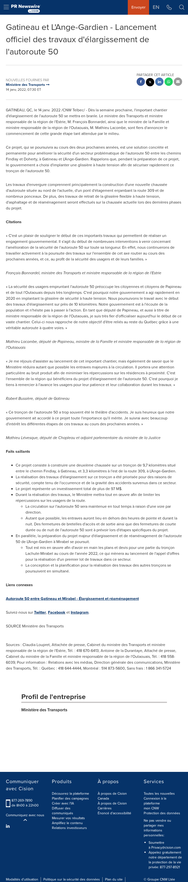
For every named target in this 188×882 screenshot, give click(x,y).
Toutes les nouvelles (159, 793)
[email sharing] (178, 82)
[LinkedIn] (8, 826)
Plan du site (114, 879)
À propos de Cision (112, 803)
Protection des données (162, 813)
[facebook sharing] (141, 82)
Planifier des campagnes (70, 798)
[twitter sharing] (150, 83)
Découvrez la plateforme (70, 793)
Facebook (56, 612)
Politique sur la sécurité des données (71, 879)
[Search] (182, 7)
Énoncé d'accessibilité (114, 813)
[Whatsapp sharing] (168, 82)
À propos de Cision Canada (112, 796)
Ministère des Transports (44, 710)
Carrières (105, 808)
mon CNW (151, 808)
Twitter (40, 612)
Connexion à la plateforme (155, 801)
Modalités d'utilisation (22, 879)
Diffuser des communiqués (62, 811)
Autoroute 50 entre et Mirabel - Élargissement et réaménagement (72, 598)
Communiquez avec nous (25, 815)
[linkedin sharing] (159, 82)
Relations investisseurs (69, 827)
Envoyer (138, 7)
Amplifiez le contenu (67, 823)
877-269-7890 (22, 800)
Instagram (80, 612)
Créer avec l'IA (63, 803)
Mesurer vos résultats (68, 818)
